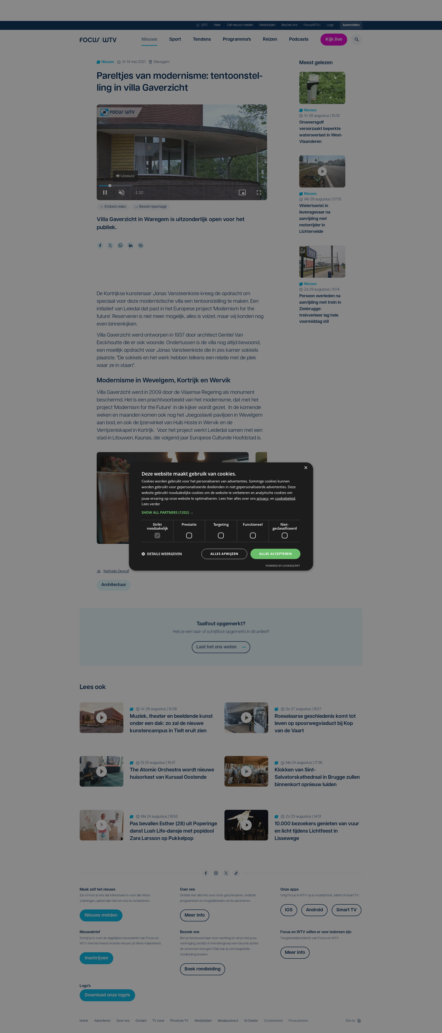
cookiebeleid (285, 498)
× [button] (305, 468)
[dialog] (221, 516)
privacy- (263, 498)
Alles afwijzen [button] (224, 553)
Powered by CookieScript (283, 565)
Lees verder (151, 504)
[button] (221, 512)
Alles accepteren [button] (275, 553)
